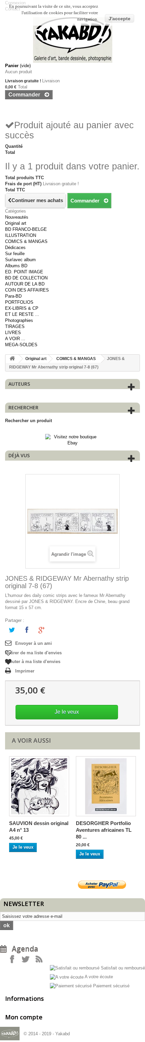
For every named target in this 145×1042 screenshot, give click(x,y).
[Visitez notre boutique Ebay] (72, 439)
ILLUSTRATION (20, 235)
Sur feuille (15, 253)
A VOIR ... (15, 338)
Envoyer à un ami (33, 643)
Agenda (22, 948)
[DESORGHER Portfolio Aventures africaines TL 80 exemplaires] (106, 786)
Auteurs (19, 384)
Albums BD (16, 265)
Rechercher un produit (28, 420)
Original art (15, 223)
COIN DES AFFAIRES (27, 290)
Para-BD (13, 296)
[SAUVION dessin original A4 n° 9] (39, 786)
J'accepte (119, 18)
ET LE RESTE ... (22, 314)
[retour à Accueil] (12, 359)
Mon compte (23, 1017)
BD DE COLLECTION (26, 277)
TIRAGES (15, 326)
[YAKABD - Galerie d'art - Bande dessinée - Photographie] (72, 40)
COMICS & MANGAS (26, 241)
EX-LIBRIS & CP (21, 308)
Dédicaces (15, 247)
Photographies (19, 320)
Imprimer (24, 671)
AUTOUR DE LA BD (25, 283)
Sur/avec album (20, 259)
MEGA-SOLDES (21, 344)
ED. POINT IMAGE (24, 271)
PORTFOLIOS (19, 302)
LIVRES (13, 332)
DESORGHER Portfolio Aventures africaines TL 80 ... (104, 830)
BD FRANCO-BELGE (26, 229)
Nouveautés (16, 217)
